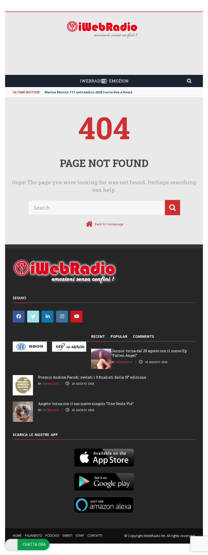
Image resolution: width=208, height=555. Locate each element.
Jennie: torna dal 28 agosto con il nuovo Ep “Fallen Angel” (149, 353)
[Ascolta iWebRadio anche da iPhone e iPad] (104, 456)
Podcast (52, 535)
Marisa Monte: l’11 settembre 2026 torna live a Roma (88, 92)
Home (17, 535)
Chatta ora (34, 544)
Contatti (94, 535)
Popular (119, 336)
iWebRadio (124, 362)
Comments (143, 336)
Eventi (67, 535)
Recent (98, 336)
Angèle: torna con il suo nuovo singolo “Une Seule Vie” (86, 403)
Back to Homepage (109, 224)
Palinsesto (33, 535)
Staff (80, 535)
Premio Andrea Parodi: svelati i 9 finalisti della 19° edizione (92, 377)
